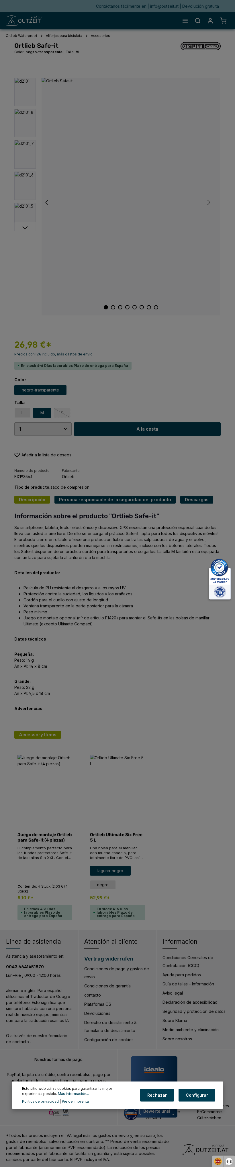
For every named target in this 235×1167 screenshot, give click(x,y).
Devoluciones (97, 1013)
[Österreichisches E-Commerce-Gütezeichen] (213, 1109)
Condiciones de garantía (107, 985)
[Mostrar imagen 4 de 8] (127, 307)
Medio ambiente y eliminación (190, 1029)
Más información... (73, 1094)
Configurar (197, 1095)
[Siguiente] (208, 202)
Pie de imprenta (75, 1101)
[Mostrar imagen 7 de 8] (149, 307)
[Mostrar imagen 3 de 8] (120, 307)
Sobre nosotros (177, 1038)
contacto (92, 995)
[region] (117, 196)
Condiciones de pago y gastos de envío (116, 972)
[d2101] (131, 196)
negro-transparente (40, 389)
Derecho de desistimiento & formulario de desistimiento (110, 1026)
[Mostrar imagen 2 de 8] (113, 307)
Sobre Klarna (174, 1020)
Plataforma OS (97, 1004)
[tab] (32, 500)
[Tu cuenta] (210, 20)
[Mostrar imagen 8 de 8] (156, 307)
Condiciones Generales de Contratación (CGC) (187, 961)
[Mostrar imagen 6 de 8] (142, 307)
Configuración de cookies (109, 1039)
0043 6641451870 (25, 966)
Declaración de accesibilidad (190, 1002)
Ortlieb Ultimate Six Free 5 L (116, 837)
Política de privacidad (40, 1101)
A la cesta (147, 429)
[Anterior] (47, 202)
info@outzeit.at (165, 6)
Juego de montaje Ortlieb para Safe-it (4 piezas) (44, 837)
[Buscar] (197, 20)
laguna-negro (110, 870)
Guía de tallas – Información (188, 983)
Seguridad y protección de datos (194, 1011)
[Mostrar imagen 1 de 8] (106, 307)
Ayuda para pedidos (181, 974)
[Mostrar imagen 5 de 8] (134, 307)
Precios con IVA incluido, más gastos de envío (53, 354)
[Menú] (185, 20)
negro (103, 884)
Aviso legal (172, 993)
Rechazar (157, 1095)
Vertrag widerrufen (108, 959)
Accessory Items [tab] (37, 734)
